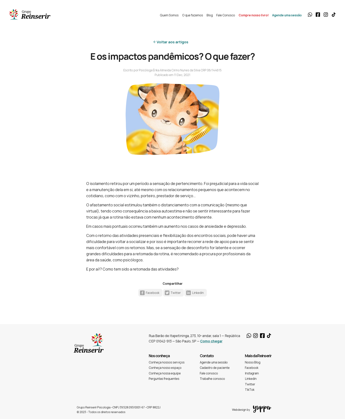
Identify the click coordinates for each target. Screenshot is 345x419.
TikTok (334, 14)
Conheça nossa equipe (165, 373)
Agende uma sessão (287, 15)
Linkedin (198, 293)
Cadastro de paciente (215, 368)
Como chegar (211, 341)
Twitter (176, 293)
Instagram (326, 14)
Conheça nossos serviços (167, 362)
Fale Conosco (225, 15)
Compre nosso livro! (254, 15)
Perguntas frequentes (164, 379)
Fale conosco (209, 373)
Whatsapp (310, 14)
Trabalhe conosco (212, 379)
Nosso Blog (252, 362)
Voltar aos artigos (172, 41)
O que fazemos (192, 15)
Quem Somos (169, 15)
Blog (210, 15)
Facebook (318, 14)
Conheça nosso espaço (165, 368)
